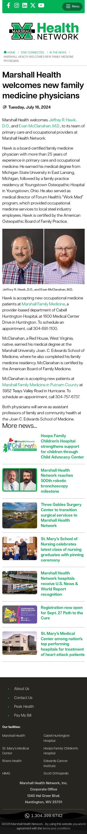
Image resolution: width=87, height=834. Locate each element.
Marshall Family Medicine (43, 304)
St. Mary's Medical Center (15, 751)
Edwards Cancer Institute (56, 763)
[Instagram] (17, 6)
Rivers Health (12, 761)
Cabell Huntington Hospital (57, 738)
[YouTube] (41, 6)
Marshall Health (13, 736)
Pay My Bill (22, 716)
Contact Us (23, 698)
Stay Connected (32, 52)
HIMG (6, 773)
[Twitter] (33, 6)
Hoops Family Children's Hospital (61, 751)
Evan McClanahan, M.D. (39, 126)
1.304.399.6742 (47, 815)
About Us (21, 689)
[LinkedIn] (25, 6)
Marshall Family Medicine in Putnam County (40, 385)
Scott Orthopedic (56, 773)
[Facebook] (8, 6)
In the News (58, 52)
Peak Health (24, 707)
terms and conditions (56, 828)
